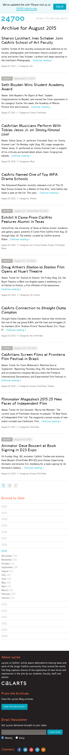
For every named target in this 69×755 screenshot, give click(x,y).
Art (31, 66)
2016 (4, 544)
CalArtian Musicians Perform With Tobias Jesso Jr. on (31, 130)
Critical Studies (40, 245)
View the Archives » (14, 707)
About (10, 657)
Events (33, 112)
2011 (4, 623)
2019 (4, 525)
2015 (4, 551)
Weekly (9, 738)
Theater (33, 198)
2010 (4, 629)
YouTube (31, 749)
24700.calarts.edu (26, 8)
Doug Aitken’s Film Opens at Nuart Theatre (33, 269)
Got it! (59, 6)
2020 (4, 519)
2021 (4, 513)
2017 (4, 538)
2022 (4, 506)
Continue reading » (42, 60)
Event (7, 78)
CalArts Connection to (33, 310)
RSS (43, 749)
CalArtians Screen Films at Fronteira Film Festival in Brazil (33, 356)
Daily (22, 738)
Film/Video (41, 112)
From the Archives (15, 693)
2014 (4, 604)
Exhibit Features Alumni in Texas (26, 219)
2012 (4, 617)
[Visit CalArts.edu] (13, 684)
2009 (4, 636)
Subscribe (55, 732)
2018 (4, 532)
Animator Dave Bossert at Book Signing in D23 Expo (28, 448)
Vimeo (37, 749)
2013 (4, 610)
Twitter (25, 749)
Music (32, 161)
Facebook (19, 749)
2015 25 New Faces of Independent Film (31, 401)
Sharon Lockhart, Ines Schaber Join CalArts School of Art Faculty (32, 40)
